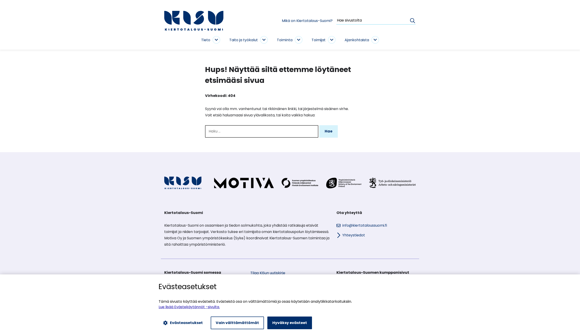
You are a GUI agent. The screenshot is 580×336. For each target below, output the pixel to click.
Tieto (205, 40)
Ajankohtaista (357, 40)
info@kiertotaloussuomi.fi (364, 225)
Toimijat (319, 40)
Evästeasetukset (186, 322)
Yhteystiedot (353, 235)
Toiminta (284, 40)
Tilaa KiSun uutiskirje (267, 273)
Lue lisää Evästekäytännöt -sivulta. (189, 307)
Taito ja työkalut (243, 40)
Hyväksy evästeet (289, 322)
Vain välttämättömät (237, 322)
